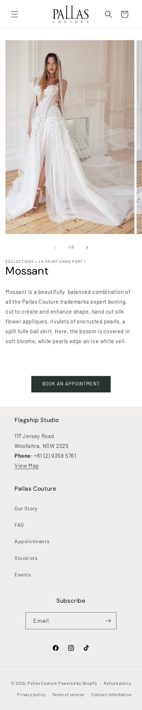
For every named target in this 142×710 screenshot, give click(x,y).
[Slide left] (55, 247)
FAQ (19, 525)
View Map (27, 465)
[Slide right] (87, 247)
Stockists (26, 558)
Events (23, 574)
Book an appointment (71, 384)
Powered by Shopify (77, 683)
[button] (15, 14)
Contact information (111, 694)
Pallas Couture (42, 683)
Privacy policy (31, 694)
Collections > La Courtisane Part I (45, 261)
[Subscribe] (108, 620)
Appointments (32, 541)
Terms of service (68, 694)
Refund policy (117, 683)
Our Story (26, 508)
